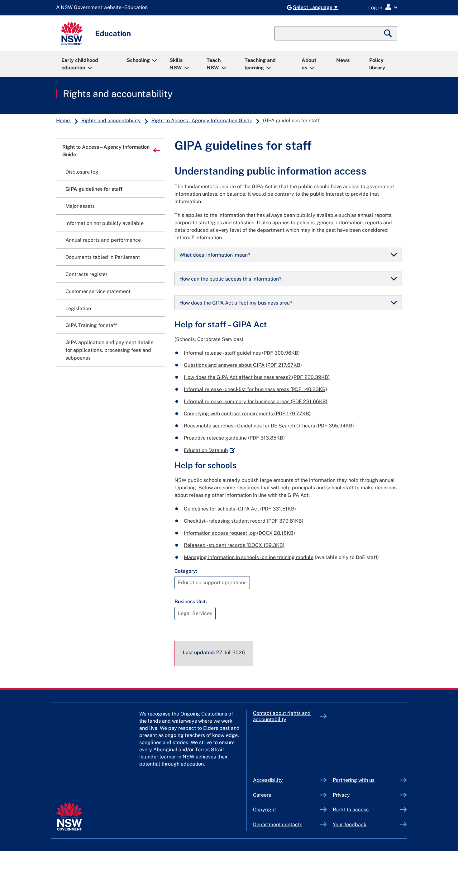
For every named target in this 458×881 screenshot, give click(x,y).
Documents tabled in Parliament (102, 257)
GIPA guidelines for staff (93, 189)
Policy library (377, 64)
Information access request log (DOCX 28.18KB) (239, 533)
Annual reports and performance (103, 240)
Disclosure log (81, 172)
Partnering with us (354, 780)
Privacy (341, 795)
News (343, 60)
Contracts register (86, 274)
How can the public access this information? (230, 279)
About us (309, 64)
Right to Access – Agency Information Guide (201, 121)
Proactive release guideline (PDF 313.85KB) (234, 438)
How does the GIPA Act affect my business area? (235, 303)
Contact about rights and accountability (282, 716)
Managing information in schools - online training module (248, 557)
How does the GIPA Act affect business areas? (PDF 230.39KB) (257, 377)
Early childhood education (79, 64)
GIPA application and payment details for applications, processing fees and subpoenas (109, 350)
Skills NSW (176, 64)
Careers (262, 795)
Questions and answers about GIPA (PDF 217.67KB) (243, 365)
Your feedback (349, 824)
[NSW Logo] (72, 33)
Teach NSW (214, 64)
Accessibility (268, 780)
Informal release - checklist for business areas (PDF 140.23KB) (255, 389)
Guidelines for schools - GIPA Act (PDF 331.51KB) (240, 509)
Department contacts (277, 824)
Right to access (351, 810)
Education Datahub (209, 450)
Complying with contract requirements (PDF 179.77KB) (247, 414)
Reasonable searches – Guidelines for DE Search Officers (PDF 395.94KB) (269, 426)
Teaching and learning (260, 64)
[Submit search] (388, 33)
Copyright (264, 810)
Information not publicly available (104, 223)
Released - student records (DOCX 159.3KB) (234, 545)
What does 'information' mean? (214, 255)
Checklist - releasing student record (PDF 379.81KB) (243, 521)
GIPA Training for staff (91, 325)
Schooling (138, 60)
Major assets (80, 206)
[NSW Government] (69, 816)
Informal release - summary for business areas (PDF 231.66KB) (255, 401)
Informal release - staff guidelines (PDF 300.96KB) (242, 353)
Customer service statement (98, 291)
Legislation (78, 308)
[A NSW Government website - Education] (103, 7)
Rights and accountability (118, 93)
